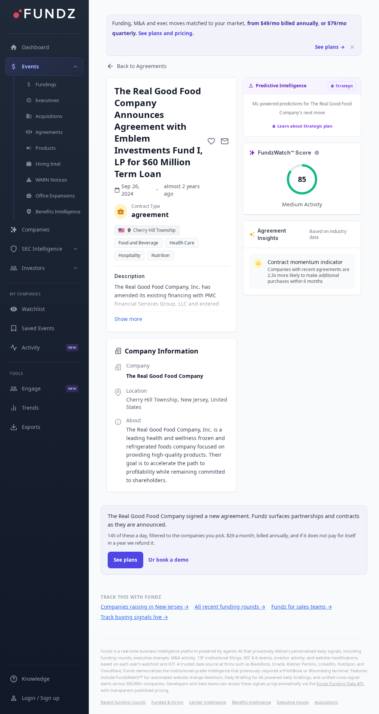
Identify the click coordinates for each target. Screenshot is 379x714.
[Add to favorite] (211, 141)
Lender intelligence (207, 702)
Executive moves (293, 702)
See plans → (330, 47)
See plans (125, 559)
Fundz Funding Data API (339, 683)
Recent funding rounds (123, 702)
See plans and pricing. (166, 33)
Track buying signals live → (134, 616)
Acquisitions (326, 702)
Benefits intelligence (251, 702)
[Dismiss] (352, 47)
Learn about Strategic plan (304, 126)
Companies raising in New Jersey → (145, 606)
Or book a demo (168, 559)
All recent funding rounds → (230, 606)
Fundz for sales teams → (301, 606)
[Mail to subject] (224, 141)
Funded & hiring (167, 702)
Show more (128, 318)
